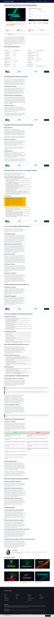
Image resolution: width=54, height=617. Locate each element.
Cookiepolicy (41, 598)
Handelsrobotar (30, 595)
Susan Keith (14, 550)
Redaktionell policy (6, 598)
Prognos (17, 598)
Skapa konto (46, 71)
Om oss (5, 595)
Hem (27, 1)
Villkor (40, 595)
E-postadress (30, 13)
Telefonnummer (30, 16)
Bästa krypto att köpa (30, 598)
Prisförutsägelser (35, 1)
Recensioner (40, 1)
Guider (30, 1)
